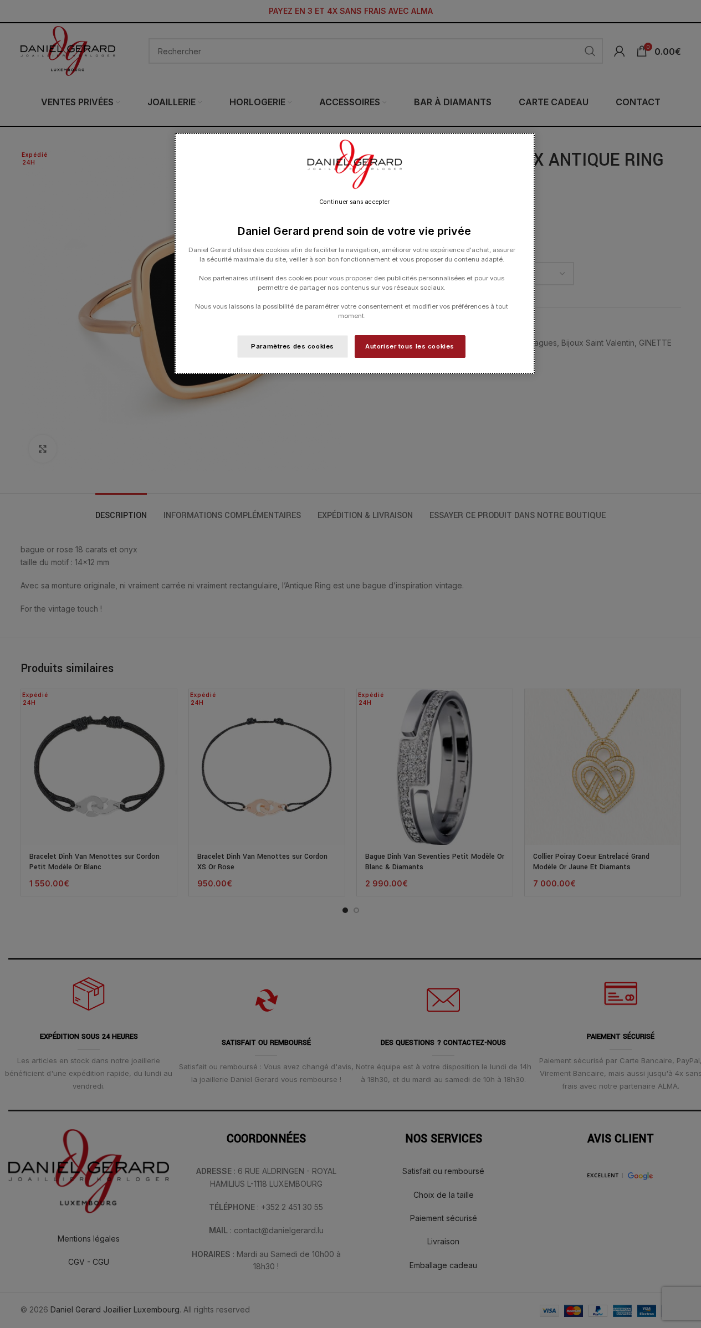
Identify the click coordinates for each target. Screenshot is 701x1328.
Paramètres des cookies (292, 346)
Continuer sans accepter (354, 202)
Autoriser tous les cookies (409, 346)
